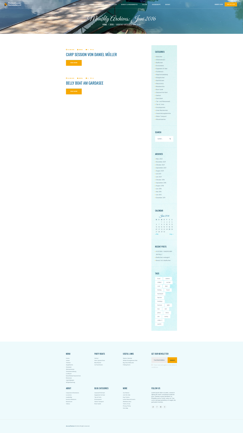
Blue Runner (97, 363)
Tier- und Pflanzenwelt (163, 101)
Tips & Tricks (160, 104)
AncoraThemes (70, 426)
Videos (68, 404)
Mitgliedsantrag (70, 382)
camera (167, 279)
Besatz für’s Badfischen (163, 260)
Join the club (231, 4)
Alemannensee (70, 369)
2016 (112, 24)
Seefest (158, 95)
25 (169, 229)
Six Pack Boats (98, 365)
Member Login (219, 4)
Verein (68, 360)
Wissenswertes (161, 119)
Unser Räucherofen (162, 110)
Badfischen (159, 63)
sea (158, 316)
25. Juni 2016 (71, 50)
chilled (159, 282)
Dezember (160, 198)
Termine (68, 363)
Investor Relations (71, 399)
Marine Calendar (127, 358)
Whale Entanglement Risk (130, 360)
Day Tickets (126, 397)
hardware (160, 294)
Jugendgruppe (70, 380)
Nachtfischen (160, 80)
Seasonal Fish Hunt (162, 92)
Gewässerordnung (71, 371)
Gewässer (68, 367)
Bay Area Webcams (128, 363)
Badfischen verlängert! (163, 257)
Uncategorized (160, 107)
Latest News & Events (129, 399)
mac (158, 309)
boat (158, 279)
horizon (159, 305)
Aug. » (171, 234)
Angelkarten (69, 365)
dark (166, 286)
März (159, 159)
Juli (158, 174)
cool (158, 286)
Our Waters (126, 393)
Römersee (69, 378)
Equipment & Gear (161, 69)
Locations (69, 395)
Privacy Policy (127, 406)
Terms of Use (126, 404)
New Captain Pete (99, 360)
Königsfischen (160, 78)
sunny (166, 316)
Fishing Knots (126, 365)
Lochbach (68, 374)
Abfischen (159, 57)
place (159, 313)
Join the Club (126, 395)
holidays (159, 301)
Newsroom (69, 402)
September (161, 168)
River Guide (159, 89)
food (167, 290)
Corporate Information (72, 393)
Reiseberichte (160, 86)
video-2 (159, 320)
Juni (159, 177)
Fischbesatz (159, 72)
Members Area (127, 402)
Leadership (69, 397)
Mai (158, 192)
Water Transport (161, 116)
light (168, 305)
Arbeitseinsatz (160, 60)
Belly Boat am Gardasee (84, 83)
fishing (159, 290)
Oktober (160, 165)
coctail (168, 282)
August (160, 171)
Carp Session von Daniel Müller (91, 54)
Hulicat (96, 358)
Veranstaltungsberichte (163, 113)
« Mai (156, 234)
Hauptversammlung (162, 75)
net (166, 309)
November (161, 162)
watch (159, 324)
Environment (160, 66)
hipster (159, 297)
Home (105, 24)
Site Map (125, 408)
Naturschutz (160, 84)
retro (167, 313)
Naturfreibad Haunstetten (73, 376)
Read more (73, 63)
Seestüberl (159, 98)
